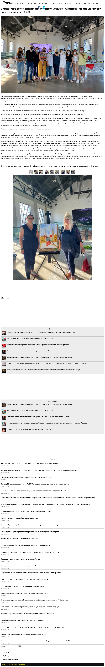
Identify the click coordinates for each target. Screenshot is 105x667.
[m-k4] (63, 172)
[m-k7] (41, 172)
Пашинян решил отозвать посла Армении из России (20, 559)
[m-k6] (47, 172)
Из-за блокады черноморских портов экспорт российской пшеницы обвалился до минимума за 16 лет (39, 470)
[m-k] (73, 172)
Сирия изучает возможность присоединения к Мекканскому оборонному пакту (31, 573)
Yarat (4, 300)
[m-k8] (36, 172)
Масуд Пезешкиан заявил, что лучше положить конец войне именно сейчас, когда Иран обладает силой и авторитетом (46, 504)
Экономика (44, 3)
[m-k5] (68, 172)
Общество (57, 3)
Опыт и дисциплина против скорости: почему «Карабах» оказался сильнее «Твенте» (32, 627)
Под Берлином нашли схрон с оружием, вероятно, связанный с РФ (25, 545)
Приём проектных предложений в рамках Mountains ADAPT (23, 634)
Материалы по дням (10, 659)
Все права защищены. (13, 664)
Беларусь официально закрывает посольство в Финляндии (23, 620)
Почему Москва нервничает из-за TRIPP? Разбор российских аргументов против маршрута (41, 332)
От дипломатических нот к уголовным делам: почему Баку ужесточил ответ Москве (38, 351)
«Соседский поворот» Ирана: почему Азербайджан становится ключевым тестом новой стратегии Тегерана (47, 363)
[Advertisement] (50, 314)
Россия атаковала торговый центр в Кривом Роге (19, 518)
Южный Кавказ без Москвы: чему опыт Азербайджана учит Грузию (26, 511)
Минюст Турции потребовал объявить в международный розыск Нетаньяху (29, 525)
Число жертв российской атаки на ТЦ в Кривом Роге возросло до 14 (26, 477)
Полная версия (22, 664)
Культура (69, 3)
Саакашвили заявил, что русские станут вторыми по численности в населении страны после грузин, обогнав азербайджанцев (48, 498)
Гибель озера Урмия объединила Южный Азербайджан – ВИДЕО (25, 579)
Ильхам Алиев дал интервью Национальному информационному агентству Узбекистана (34, 600)
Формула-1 (89, 3)
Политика (32, 3)
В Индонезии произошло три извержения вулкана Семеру (23, 586)
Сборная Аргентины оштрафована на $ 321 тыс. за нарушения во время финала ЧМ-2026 (33, 491)
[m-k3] (57, 172)
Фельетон (30, 8)
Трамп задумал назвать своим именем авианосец (20, 539)
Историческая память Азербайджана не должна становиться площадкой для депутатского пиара (43, 370)
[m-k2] (52, 172)
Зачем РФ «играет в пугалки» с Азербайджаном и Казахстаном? (30, 338)
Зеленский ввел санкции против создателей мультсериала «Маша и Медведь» (30, 607)
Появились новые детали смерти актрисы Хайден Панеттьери (30, 429)
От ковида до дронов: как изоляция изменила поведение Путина (25, 593)
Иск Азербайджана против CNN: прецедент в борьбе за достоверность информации (38, 345)
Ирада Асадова (4, 297)
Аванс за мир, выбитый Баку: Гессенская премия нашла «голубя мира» (27, 614)
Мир (98, 3)
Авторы (6, 652)
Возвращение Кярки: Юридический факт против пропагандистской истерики (30, 532)
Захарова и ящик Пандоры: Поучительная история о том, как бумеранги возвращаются (39, 357)
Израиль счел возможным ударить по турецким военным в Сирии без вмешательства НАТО (35, 641)
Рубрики (6, 656)
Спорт (78, 3)
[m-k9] (31, 172)
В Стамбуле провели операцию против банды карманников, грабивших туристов (31, 463)
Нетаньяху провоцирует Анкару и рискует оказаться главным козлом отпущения (31, 552)
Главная (21, 3)
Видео (20, 8)
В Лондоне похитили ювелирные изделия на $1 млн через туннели (26, 566)
